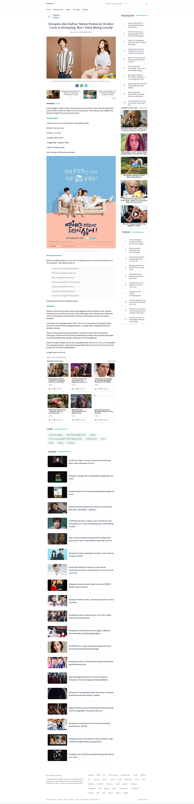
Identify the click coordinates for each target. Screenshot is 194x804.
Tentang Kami (50, 799)
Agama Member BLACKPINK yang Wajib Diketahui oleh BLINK (136, 94)
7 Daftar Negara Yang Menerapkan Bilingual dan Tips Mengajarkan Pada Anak (137, 302)
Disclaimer (85, 799)
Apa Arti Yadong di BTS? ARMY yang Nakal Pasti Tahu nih (137, 60)
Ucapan (91, 793)
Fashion (143, 775)
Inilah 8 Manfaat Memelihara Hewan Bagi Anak (136, 276)
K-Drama (71, 443)
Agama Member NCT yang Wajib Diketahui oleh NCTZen (136, 25)
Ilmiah (120, 780)
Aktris (51, 443)
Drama (92, 435)
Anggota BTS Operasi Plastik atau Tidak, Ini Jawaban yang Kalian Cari (136, 51)
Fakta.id (49, 3)
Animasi (91, 775)
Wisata (118, 793)
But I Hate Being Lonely (76, 435)
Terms (78, 799)
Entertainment (58, 10)
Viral (103, 793)
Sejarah (106, 788)
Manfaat (100, 784)
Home (48, 10)
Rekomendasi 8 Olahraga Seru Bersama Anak (135, 250)
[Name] (146, 4)
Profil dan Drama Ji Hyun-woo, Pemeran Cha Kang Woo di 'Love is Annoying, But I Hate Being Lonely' (91, 524)
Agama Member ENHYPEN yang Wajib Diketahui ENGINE (137, 86)
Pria (100, 788)
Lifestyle (85, 10)
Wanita (110, 793)
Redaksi (71, 799)
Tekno (114, 788)
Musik (118, 784)
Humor (112, 780)
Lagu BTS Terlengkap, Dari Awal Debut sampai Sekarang (137, 42)
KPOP (144, 780)
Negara (125, 784)
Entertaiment (125, 775)
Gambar (97, 780)
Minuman (109, 784)
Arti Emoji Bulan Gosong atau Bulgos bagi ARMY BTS (137, 103)
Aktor (103, 439)
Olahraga (133, 784)
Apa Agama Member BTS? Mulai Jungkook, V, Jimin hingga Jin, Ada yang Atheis (137, 77)
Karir (65, 799)
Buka (57, 103)
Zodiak (125, 793)
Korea (137, 780)
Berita (98, 775)
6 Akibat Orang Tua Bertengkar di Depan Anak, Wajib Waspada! (137, 319)
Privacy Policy (94, 799)
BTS (104, 775)
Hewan (104, 780)
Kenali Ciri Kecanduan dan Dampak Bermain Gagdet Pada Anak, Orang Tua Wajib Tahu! (137, 311)
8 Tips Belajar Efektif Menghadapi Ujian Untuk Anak (136, 259)
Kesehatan (128, 780)
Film (89, 780)
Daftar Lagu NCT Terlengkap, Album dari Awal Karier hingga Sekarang (136, 68)
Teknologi (76, 10)
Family (68, 10)
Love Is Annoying (55, 435)
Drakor (60, 443)
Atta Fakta (74, 32)
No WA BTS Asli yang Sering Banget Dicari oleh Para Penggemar (136, 34)
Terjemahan (123, 788)
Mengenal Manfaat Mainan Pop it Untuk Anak (136, 268)
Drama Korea (56, 16)
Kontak (59, 799)
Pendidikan (92, 788)
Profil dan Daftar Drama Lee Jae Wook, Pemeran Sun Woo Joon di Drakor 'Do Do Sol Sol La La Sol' (91, 570)
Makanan (91, 784)
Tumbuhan (135, 788)
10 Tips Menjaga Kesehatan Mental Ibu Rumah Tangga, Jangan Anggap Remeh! (136, 242)
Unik (97, 793)
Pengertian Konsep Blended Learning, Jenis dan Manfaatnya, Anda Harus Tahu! (136, 285)
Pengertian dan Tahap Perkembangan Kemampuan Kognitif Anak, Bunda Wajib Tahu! (137, 294)
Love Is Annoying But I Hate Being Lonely (65, 439)
